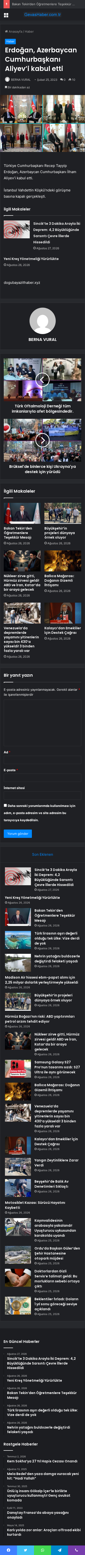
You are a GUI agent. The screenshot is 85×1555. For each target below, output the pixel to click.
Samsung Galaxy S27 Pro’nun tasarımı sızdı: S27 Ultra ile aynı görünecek (57, 1067)
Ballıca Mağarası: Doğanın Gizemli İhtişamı (59, 580)
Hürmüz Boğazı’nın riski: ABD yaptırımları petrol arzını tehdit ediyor (40, 1019)
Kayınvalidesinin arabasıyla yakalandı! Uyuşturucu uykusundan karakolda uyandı (55, 1228)
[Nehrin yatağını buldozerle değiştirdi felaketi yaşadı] (18, 963)
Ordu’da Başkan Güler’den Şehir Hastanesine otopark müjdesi (57, 1253)
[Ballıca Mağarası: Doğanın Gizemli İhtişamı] (62, 560)
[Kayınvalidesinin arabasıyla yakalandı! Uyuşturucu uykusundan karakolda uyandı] (18, 1227)
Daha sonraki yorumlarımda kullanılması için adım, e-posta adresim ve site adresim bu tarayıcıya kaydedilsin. (39, 813)
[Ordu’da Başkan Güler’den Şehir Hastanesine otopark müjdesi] (18, 1255)
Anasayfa (15, 31)
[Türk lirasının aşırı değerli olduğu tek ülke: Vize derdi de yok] (18, 940)
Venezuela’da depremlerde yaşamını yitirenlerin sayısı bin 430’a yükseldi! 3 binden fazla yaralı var (21, 639)
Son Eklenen (42, 854)
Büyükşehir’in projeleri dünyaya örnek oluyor (59, 533)
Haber (29, 31)
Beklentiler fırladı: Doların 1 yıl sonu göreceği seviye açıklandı (56, 1304)
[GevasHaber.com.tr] (42, 14)
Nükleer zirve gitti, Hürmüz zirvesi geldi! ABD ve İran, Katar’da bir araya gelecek (22, 583)
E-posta (11, 770)
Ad (7, 752)
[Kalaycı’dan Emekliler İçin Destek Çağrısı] (62, 613)
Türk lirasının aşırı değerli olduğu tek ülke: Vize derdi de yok (57, 938)
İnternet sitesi (14, 788)
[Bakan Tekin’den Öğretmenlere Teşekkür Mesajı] (22, 513)
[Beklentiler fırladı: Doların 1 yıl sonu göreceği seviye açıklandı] (18, 1306)
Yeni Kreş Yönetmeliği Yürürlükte (31, 258)
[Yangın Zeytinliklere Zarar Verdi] (18, 1167)
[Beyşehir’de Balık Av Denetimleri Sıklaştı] (18, 1188)
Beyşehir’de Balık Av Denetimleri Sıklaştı (51, 1184)
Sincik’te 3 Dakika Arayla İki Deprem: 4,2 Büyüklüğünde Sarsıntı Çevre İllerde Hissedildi (55, 877)
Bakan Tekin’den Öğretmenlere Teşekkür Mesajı (47, 4)
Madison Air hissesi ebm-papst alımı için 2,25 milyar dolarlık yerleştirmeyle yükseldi (41, 980)
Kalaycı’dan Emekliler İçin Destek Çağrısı (62, 630)
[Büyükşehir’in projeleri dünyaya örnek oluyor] (62, 513)
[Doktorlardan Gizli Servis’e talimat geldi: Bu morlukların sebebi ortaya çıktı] (18, 1278)
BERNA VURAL (21, 79)
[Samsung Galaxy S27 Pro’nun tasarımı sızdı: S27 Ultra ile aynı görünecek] (18, 1069)
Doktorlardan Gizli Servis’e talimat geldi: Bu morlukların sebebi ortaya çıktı (57, 1279)
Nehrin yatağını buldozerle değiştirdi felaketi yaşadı (57, 959)
